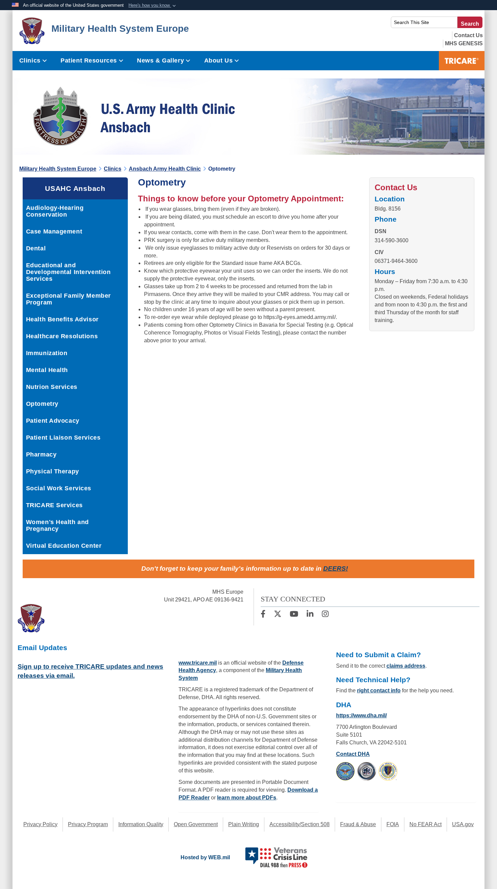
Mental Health (47, 370)
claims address (405, 666)
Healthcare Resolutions (62, 336)
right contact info (379, 690)
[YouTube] (294, 615)
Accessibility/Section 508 (299, 824)
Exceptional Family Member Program (68, 299)
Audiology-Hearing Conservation (55, 211)
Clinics (30, 60)
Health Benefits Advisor (62, 319)
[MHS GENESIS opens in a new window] (464, 43)
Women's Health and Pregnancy (57, 525)
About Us (218, 60)
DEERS (334, 568)
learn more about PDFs (246, 797)
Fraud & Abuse (358, 824)
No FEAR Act (425, 824)
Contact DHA (353, 754)
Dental (36, 248)
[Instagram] (325, 615)
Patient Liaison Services (63, 437)
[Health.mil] (366, 771)
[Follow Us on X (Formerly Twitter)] (277, 615)
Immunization (47, 353)
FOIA (392, 824)
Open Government (196, 824)
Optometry (42, 403)
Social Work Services (58, 488)
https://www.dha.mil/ (361, 715)
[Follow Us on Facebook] (263, 615)
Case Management (54, 231)
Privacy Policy (40, 824)
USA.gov (463, 824)
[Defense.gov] (345, 771)
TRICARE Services (54, 505)
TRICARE (461, 60)
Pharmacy (41, 454)
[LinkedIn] (310, 615)
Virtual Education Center (63, 545)
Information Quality (140, 824)
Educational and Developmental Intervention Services (68, 272)
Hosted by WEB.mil (205, 857)
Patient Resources (89, 60)
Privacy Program (88, 824)
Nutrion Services (51, 387)
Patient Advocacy (52, 420)
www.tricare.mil (198, 663)
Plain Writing (243, 824)
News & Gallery (160, 60)
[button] (152, 5)
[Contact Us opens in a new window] (468, 35)
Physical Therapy (52, 471)
